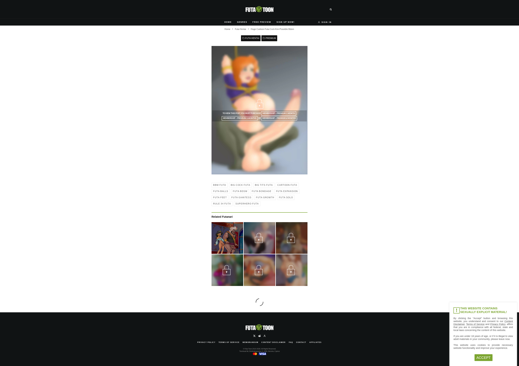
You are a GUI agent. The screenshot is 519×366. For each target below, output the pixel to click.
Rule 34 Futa (222, 204)
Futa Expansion (287, 191)
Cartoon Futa (287, 185)
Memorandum (250, 342)
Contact (301, 342)
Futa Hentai (252, 38)
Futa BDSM (240, 191)
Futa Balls (220, 191)
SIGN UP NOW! (286, 22)
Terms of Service (229, 342)
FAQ (291, 342)
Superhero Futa (247, 204)
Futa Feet (220, 197)
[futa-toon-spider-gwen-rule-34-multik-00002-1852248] (259, 242)
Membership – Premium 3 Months (239, 118)
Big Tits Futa (264, 185)
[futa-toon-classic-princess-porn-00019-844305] (291, 242)
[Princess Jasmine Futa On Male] (227, 238)
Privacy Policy (206, 342)
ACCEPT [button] (483, 358)
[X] (254, 336)
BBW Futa (219, 185)
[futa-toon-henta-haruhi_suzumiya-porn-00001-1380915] (291, 274)
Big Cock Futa (240, 185)
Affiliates (315, 342)
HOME (228, 22)
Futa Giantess (241, 197)
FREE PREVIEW (261, 22)
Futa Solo (286, 197)
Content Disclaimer (273, 342)
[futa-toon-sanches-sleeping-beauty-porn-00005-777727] (227, 274)
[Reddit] (259, 336)
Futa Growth (265, 197)
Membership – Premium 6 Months (279, 118)
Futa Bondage (261, 191)
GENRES (242, 22)
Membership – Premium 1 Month (278, 113)
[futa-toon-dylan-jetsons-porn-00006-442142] (259, 274)
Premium (271, 38)
